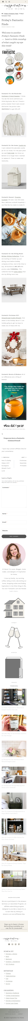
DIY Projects (10, 964)
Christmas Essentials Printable (23, 461)
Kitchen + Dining (11, 954)
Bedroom (9, 959)
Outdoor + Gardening (13, 961)
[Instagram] (9, 1)
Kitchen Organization (13, 1000)
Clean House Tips (11, 998)
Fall (7, 978)
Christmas (9, 981)
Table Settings (10, 976)
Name (4, 513)
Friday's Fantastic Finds (8, 26)
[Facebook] (3, 1)
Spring (8, 984)
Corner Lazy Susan (12, 1003)
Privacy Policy (14, 1009)
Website (5, 530)
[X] (6, 1)
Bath (7, 956)
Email (4, 522)
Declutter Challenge (12, 993)
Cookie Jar (22, 145)
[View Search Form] (25, 2)
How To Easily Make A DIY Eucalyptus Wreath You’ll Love (6, 464)
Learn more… (13, 591)
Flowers (8, 973)
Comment (6, 487)
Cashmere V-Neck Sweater (11, 96)
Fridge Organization (13, 995)
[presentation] (14, 697)
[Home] (2, 13)
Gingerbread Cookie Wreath (11, 318)
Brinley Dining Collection (10, 256)
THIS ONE (10, 153)
